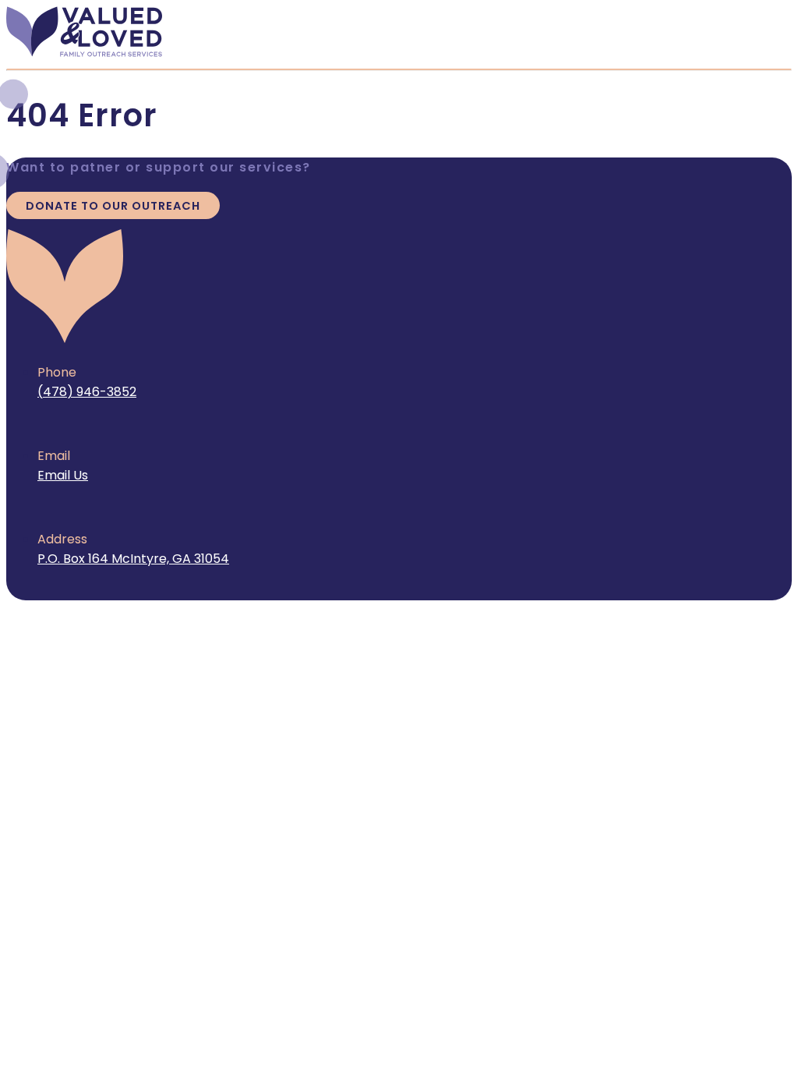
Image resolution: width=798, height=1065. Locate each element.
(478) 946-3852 (86, 392)
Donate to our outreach (113, 206)
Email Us (62, 475)
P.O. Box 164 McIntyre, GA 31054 (133, 559)
